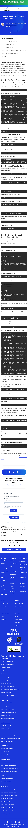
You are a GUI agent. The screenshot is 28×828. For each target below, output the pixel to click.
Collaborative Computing (22, 592)
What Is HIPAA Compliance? (7, 804)
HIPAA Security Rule (5, 801)
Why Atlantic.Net (5, 603)
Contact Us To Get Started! (14, 549)
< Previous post (5, 522)
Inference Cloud (23, 564)
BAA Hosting (13, 574)
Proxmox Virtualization (6, 692)
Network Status (18, 606)
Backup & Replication (22, 582)
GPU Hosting (4, 568)
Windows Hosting (5, 677)
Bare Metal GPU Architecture (7, 732)
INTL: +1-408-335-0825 (14, 5)
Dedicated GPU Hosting (4, 571)
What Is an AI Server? (5, 754)
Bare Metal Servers (3, 564)
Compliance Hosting (13, 559)
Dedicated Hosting (3, 559)
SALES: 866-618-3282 (5, 5)
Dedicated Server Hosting (11, 25)
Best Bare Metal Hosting (6, 725)
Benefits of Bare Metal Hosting (8, 735)
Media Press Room (5, 613)
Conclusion (5, 56)
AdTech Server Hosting (13, 592)
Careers (2, 616)
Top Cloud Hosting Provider (7, 661)
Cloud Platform (23, 558)
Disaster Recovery (3, 576)
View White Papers (14, 517)
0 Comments (8, 26)
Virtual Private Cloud (22, 578)
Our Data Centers (5, 610)
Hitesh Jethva (17, 23)
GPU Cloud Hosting (22, 568)
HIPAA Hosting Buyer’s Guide (7, 709)
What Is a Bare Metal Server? (7, 741)
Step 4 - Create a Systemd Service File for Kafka (14, 50)
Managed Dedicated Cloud (4, 581)
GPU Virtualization (5, 751)
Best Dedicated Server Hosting (7, 762)
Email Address (7, 500)
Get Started (13, 30)
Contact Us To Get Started (14, 485)
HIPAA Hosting (13, 563)
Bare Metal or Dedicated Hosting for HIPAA (10, 738)
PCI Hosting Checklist (6, 781)
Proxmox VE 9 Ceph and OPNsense (9, 695)
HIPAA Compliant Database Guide (8, 792)
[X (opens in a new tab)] (11, 822)
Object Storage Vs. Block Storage (8, 718)
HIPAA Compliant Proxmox (7, 813)
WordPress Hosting (5, 670)
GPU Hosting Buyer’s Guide (7, 706)
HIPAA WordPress (12, 567)
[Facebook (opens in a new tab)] (7, 822)
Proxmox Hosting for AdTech (7, 686)
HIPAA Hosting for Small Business (8, 807)
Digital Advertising (12, 587)
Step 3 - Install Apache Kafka (9, 47)
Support (17, 600)
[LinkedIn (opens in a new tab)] (15, 822)
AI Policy (17, 625)
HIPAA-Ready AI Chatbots (7, 748)
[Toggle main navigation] (18, 9)
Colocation (3, 589)
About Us (3, 600)
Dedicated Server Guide (6, 715)
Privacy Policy (18, 622)
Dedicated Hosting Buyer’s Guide (8, 712)
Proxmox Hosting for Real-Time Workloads (10, 689)
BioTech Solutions (12, 578)
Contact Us (3, 619)
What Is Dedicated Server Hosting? (8, 765)
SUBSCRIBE (13, 510)
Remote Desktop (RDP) (6, 683)
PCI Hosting (13, 571)
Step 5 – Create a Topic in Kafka (10, 53)
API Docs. (17, 610)
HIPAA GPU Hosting (13, 582)
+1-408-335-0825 (20, 824)
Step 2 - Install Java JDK (8, 44)
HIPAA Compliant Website (7, 798)
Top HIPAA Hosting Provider (7, 810)
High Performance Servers (4, 594)
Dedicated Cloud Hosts (23, 573)
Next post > (23, 522)
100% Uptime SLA (19, 603)
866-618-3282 (10, 824)
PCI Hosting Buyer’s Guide (7, 702)
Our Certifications (5, 606)
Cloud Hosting (22, 561)
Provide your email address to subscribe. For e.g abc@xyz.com (12, 507)
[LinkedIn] (17, 472)
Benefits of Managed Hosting (7, 664)
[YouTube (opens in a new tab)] (19, 822)
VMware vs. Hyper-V (5, 667)
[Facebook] (9, 472)
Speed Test (17, 613)
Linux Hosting (4, 673)
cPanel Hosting (4, 680)
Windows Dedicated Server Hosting (9, 771)
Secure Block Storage (22, 587)
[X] (13, 472)
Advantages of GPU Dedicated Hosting (9, 768)
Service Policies (18, 619)
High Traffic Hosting (5, 728)
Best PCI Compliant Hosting (7, 778)
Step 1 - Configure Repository (9, 41)
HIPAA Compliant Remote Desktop (9, 795)
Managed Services (3, 585)
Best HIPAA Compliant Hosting (8, 789)
